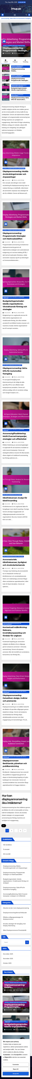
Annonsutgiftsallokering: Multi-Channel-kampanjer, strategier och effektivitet (15, 436)
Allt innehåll (6, 854)
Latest (6, 62)
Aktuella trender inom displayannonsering (17, 66)
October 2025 (7, 963)
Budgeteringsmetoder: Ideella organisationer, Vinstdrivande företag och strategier (20, 90)
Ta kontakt (6, 849)
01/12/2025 (7, 442)
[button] (26, 15)
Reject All (15, 1069)
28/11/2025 (7, 504)
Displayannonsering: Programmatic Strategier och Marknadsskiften (19, 80)
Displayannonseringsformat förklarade (13, 556)
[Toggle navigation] (15, 15)
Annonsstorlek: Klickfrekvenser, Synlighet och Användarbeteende (15, 562)
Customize (16, 1064)
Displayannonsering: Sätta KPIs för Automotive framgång (20, 99)
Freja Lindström (18, 180)
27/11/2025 (7, 704)
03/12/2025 (7, 377)
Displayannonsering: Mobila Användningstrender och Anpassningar (19, 71)
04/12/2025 (22, 53)
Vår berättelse (7, 845)
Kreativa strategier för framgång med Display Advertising (14, 692)
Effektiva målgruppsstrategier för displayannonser (12, 624)
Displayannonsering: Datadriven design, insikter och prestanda (15, 698)
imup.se (16, 8)
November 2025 (8, 958)
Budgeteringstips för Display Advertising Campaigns (19, 86)
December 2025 (8, 954)
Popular (15, 62)
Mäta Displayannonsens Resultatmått (17, 95)
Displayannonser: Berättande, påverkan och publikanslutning (15, 763)
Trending (25, 62)
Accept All (16, 1073)
